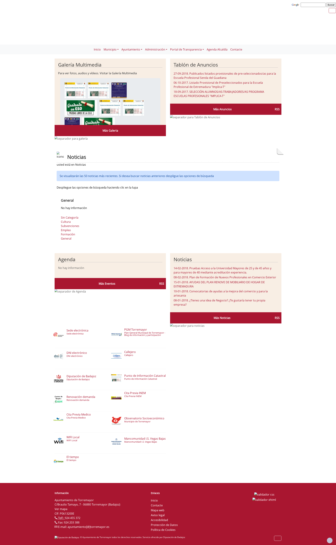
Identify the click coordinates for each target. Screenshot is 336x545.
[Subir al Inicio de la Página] (329, 540)
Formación (68, 234)
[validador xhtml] (264, 499)
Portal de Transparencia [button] (186, 49)
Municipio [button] (110, 49)
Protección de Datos (164, 525)
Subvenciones (70, 226)
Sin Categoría (69, 217)
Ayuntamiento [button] (130, 49)
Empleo (66, 230)
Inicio (97, 49)
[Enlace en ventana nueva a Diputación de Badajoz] (67, 537)
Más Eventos (107, 284)
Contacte (236, 49)
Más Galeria (110, 130)
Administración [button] (155, 49)
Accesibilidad (159, 520)
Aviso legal (158, 515)
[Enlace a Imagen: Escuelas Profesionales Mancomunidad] (119, 90)
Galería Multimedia (80, 64)
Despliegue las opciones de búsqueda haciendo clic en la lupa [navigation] (97, 187)
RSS (277, 109)
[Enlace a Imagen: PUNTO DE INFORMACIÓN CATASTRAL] (75, 90)
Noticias (183, 259)
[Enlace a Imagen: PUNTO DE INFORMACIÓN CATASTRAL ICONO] (98, 90)
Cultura (66, 222)
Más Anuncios (222, 109)
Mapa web (157, 510)
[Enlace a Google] (296, 4)
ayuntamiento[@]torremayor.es (88, 527)
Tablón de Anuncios (196, 64)
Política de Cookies (163, 530)
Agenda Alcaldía (217, 49)
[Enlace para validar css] (264, 494)
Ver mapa (61, 509)
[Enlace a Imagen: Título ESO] (81, 107)
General (66, 238)
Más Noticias (222, 318)
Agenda (66, 259)
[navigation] (313, 4)
